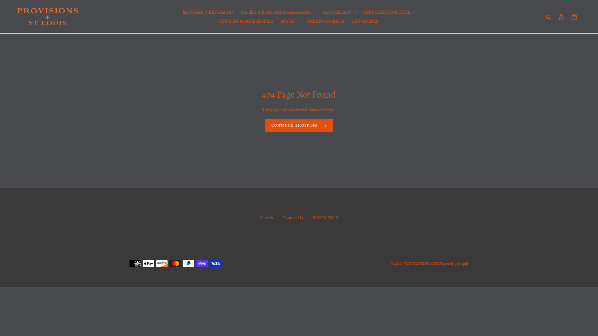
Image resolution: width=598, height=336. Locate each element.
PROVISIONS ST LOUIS (421, 263)
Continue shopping (294, 125)
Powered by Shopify (454, 263)
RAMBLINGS (325, 218)
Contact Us (292, 218)
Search (266, 218)
